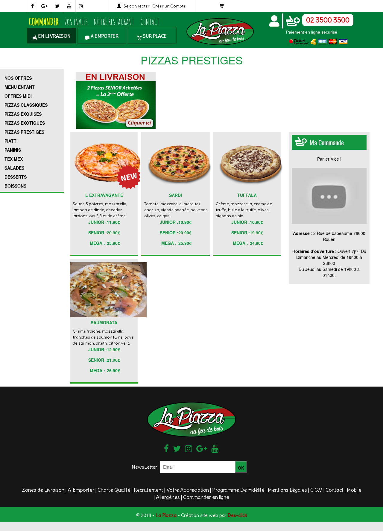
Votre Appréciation (187, 490)
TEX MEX (13, 159)
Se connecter (137, 6)
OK (241, 468)
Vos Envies (76, 22)
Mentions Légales (287, 490)
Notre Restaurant (114, 22)
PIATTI (11, 141)
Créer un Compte (169, 6)
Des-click (237, 515)
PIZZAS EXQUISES (23, 114)
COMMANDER (43, 22)
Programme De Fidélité (238, 490)
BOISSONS (15, 186)
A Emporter (103, 36)
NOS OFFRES (18, 78)
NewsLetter (144, 467)
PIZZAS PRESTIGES (24, 132)
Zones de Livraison (43, 490)
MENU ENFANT (19, 87)
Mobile (354, 490)
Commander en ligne (206, 497)
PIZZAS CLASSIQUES (26, 105)
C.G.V (316, 490)
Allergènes (168, 497)
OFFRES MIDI (18, 96)
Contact (149, 22)
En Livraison (53, 36)
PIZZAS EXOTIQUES (24, 123)
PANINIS (12, 150)
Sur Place (154, 36)
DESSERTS (15, 177)
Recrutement (148, 490)
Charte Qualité (114, 490)
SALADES (14, 168)
